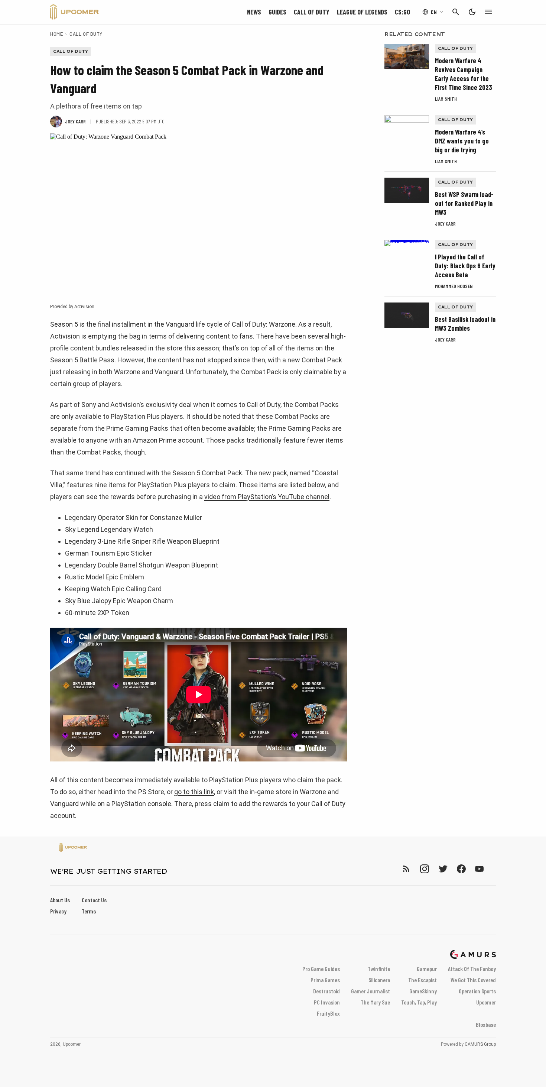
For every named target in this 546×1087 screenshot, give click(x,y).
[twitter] (443, 868)
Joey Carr (445, 223)
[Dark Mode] (472, 11)
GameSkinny (423, 990)
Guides (277, 12)
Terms (89, 911)
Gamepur (427, 968)
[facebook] (461, 868)
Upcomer (486, 1002)
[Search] (455, 11)
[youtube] (479, 868)
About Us (60, 899)
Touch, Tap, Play (419, 1002)
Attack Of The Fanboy (472, 968)
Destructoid (326, 990)
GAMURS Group (480, 1044)
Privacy (58, 911)
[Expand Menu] (488, 11)
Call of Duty (311, 12)
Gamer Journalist (370, 990)
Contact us (94, 899)
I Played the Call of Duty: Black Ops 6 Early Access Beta (465, 266)
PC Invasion (327, 1002)
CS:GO (402, 12)
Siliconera (379, 979)
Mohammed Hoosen (453, 286)
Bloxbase (486, 1024)
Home (56, 34)
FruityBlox (328, 1013)
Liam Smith (446, 99)
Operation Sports (477, 990)
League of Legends (362, 12)
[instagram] (424, 868)
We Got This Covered (473, 979)
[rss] (406, 868)
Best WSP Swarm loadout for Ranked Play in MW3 (464, 203)
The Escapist (422, 979)
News (254, 12)
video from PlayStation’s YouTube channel (266, 497)
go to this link (194, 792)
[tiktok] (493, 868)
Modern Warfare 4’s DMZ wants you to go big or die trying (462, 141)
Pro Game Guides (321, 968)
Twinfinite (379, 968)
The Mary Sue (375, 1002)
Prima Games (325, 979)
